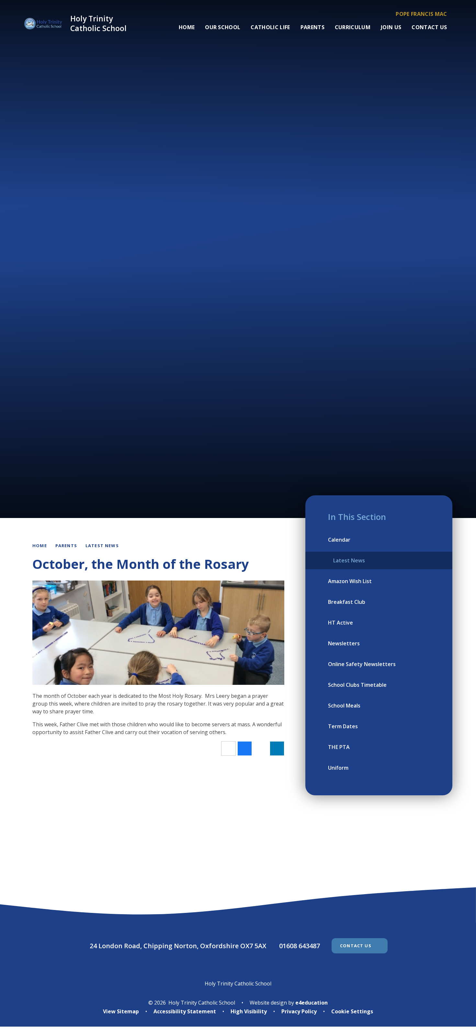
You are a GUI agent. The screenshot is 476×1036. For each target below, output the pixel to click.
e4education (311, 1002)
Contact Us (355, 946)
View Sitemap (121, 1011)
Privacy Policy (299, 1011)
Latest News (102, 545)
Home (39, 545)
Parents (66, 545)
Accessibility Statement (184, 1011)
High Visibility (249, 1011)
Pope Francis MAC (421, 13)
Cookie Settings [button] (352, 1011)
